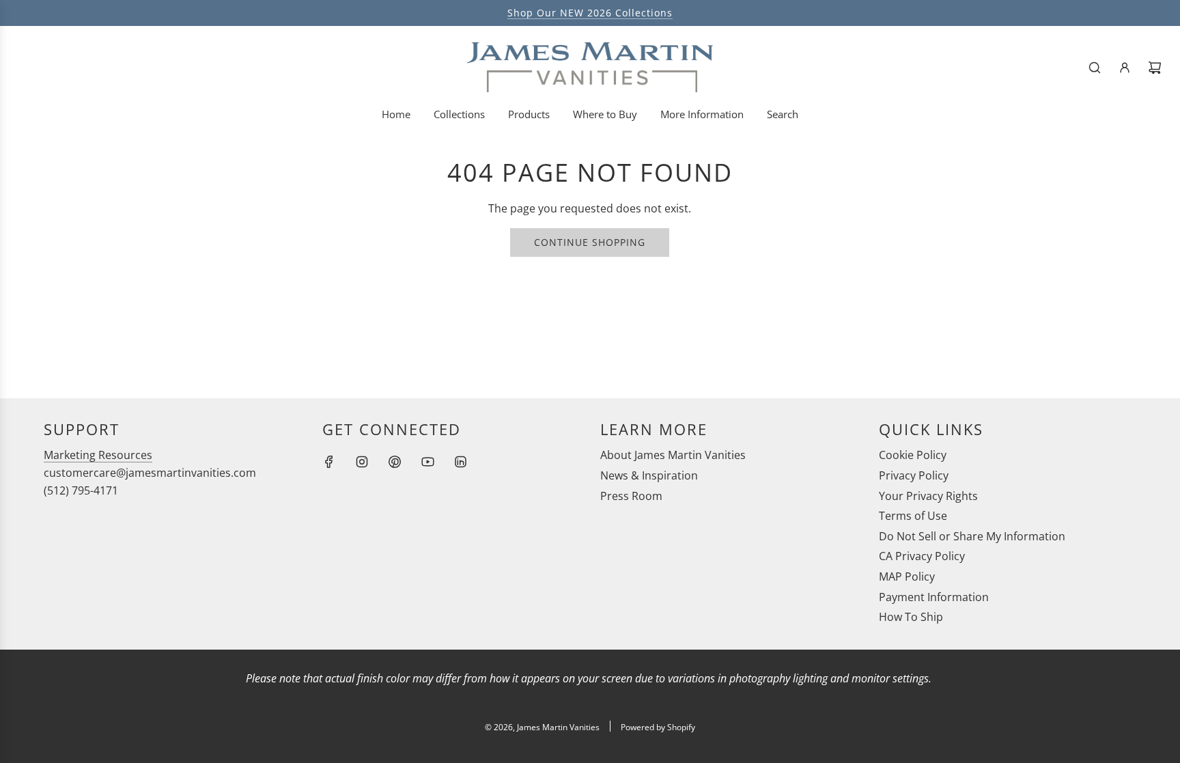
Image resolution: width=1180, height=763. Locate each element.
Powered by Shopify (658, 727)
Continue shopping (589, 242)
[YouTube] (427, 462)
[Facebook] (329, 462)
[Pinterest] (395, 462)
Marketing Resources (98, 454)
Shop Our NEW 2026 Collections (590, 12)
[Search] (1095, 68)
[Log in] (1125, 68)
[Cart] (1155, 68)
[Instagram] (362, 462)
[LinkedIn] (460, 462)
